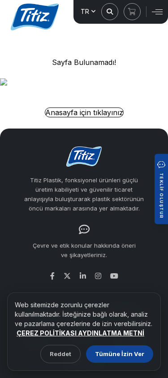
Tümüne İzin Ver (119, 353)
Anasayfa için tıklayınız (84, 112)
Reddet (60, 353)
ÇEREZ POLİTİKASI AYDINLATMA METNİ (80, 333)
